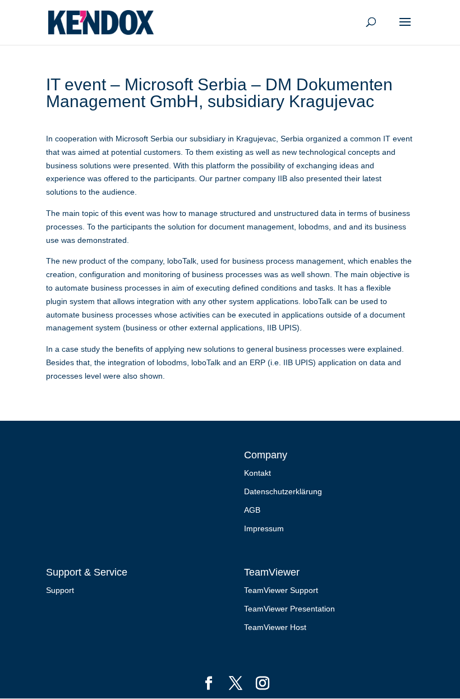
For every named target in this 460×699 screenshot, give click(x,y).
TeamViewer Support (281, 590)
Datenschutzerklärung (283, 491)
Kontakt (257, 472)
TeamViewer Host (275, 627)
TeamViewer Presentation (289, 608)
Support (60, 590)
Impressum (264, 528)
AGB (252, 509)
